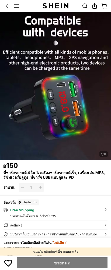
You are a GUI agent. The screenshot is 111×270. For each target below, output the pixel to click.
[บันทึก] (8, 262)
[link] (85, 6)
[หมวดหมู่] (16, 6)
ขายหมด (62, 262)
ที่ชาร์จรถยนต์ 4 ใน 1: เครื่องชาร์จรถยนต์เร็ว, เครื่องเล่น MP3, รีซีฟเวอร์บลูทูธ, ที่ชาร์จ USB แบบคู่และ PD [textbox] (54, 174)
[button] (7, 6)
